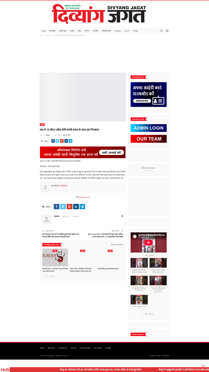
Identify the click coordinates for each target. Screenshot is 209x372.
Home (44, 31)
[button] (151, 255)
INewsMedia (165, 356)
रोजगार (87, 31)
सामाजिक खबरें (106, 31)
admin (63, 185)
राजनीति (95, 31)
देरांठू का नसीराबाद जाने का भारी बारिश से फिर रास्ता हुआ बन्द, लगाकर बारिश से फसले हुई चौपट (83, 369)
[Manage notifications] (203, 367)
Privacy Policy (85, 348)
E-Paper (135, 31)
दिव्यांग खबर (62, 31)
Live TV (126, 31)
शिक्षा (79, 31)
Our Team (118, 31)
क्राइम (72, 31)
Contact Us (63, 348)
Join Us (73, 348)
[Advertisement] (104, 55)
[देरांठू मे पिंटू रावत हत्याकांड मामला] (110, 257)
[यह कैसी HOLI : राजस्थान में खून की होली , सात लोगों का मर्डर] (55, 257)
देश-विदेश (52, 31)
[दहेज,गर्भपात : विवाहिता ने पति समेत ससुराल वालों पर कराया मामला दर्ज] (83, 257)
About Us (51, 348)
